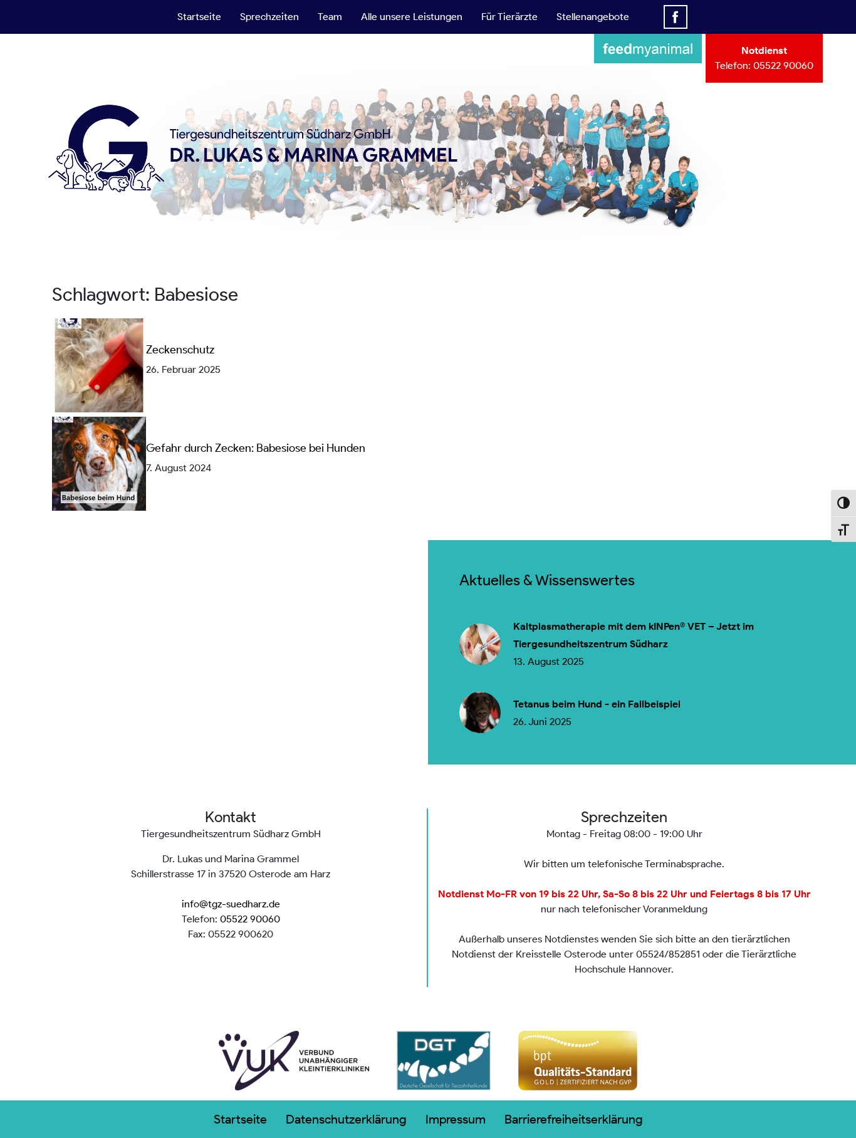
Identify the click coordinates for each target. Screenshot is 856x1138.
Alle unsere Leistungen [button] (411, 17)
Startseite (199, 17)
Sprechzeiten (269, 17)
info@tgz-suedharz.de (231, 904)
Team (330, 17)
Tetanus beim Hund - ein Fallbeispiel (597, 704)
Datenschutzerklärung (346, 1119)
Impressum (455, 1119)
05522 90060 (783, 65)
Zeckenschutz (180, 350)
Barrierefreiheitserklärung (573, 1119)
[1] (428, 222)
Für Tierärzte (509, 17)
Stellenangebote (592, 17)
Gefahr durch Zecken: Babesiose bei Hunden (255, 448)
